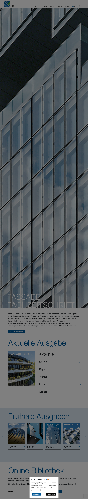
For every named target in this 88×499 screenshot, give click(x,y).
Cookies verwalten (51, 494)
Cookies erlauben (36, 494)
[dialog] (44, 487)
